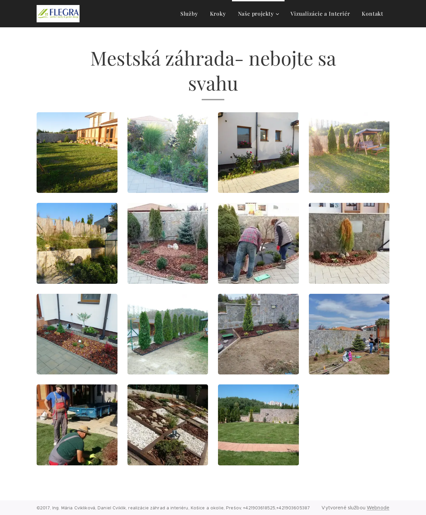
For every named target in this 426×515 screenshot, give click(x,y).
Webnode (378, 508)
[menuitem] (189, 13)
